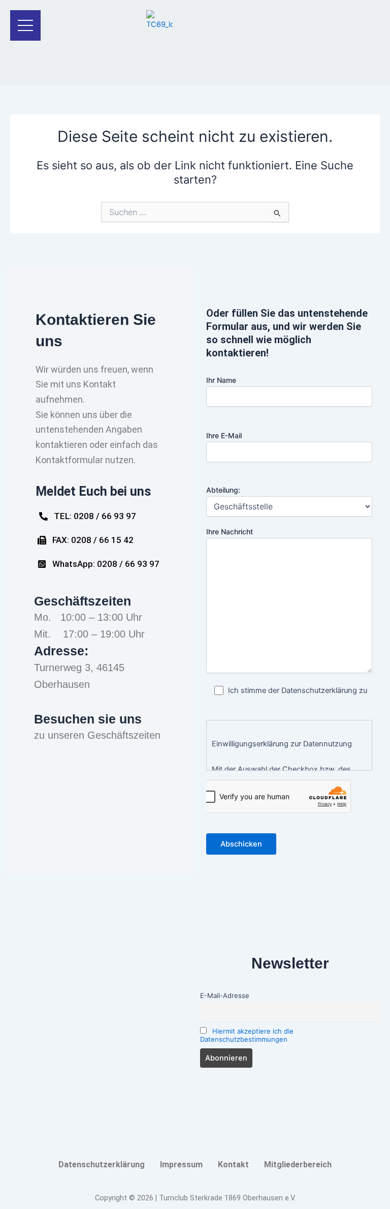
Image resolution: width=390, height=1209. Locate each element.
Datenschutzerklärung (101, 1164)
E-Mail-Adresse (224, 995)
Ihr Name (221, 380)
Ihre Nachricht (229, 531)
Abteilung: (223, 490)
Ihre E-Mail (224, 435)
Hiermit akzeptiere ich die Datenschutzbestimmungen (247, 1035)
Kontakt (233, 1164)
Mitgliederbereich (298, 1164)
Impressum (181, 1164)
